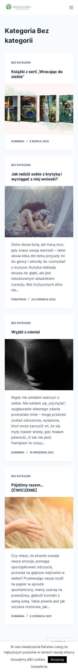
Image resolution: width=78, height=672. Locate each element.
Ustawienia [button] (39, 666)
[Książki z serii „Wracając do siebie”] (39, 109)
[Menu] (71, 8)
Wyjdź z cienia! (25, 332)
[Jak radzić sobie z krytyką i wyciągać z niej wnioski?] (39, 211)
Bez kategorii (21, 62)
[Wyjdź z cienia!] (39, 364)
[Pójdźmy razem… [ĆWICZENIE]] (39, 522)
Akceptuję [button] (57, 659)
